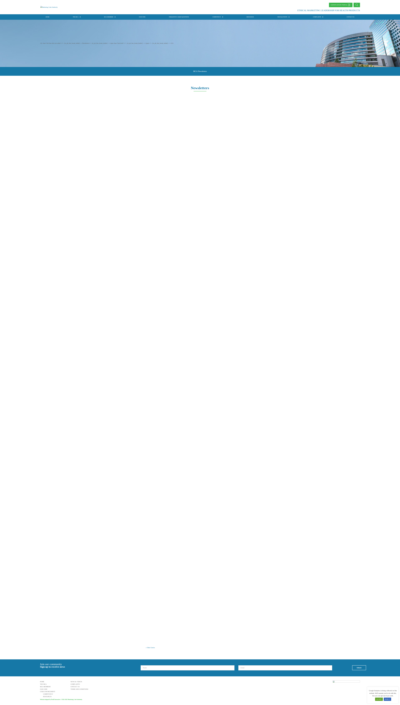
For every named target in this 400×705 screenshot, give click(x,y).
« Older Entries (150, 647)
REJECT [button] (387, 699)
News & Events (282, 17)
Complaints (317, 17)
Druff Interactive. (56, 699)
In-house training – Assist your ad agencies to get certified (170, 545)
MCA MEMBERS (108, 17)
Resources (250, 17)
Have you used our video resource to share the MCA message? (171, 434)
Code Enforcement (47, 691)
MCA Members (45, 686)
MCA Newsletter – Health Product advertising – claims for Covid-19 (174, 103)
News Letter (169, 107)
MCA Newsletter (154, 158)
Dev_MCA (153, 107)
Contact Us (350, 17)
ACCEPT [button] (379, 699)
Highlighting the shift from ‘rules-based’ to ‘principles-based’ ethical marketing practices (181, 600)
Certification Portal (339, 5)
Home (47, 17)
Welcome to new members (158, 213)
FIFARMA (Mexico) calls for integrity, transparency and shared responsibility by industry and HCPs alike (188, 379)
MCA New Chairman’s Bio (158, 269)
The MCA (75, 17)
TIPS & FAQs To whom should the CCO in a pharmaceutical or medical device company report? (184, 490)
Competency (216, 17)
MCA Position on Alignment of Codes (162, 324)
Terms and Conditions (79, 689)
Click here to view (153, 112)
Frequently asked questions (179, 17)
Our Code (142, 17)
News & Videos (76, 681)
